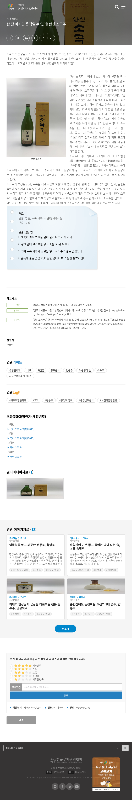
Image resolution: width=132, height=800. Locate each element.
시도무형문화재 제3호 (20, 375)
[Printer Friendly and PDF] (26, 40)
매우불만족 (38, 679)
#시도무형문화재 (17, 400)
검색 (117, 7)
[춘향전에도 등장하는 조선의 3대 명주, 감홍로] (96, 586)
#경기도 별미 (104, 614)
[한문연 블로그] (69, 789)
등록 (66, 695)
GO (125, 747)
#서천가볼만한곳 (108, 400)
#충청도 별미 (66, 400)
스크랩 (10, 38)
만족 (34, 669)
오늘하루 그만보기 (102, 789)
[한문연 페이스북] (62, 789)
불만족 (35, 676)
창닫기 (115, 789)
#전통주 (49, 400)
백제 (29, 370)
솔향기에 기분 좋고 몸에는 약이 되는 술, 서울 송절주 (95, 547)
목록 (21, 720)
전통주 (69, 370)
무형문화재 (14, 370)
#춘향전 (89, 614)
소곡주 (100, 370)
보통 (34, 672)
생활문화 (28, 6)
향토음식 (55, 370)
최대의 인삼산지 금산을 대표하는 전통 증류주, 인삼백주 (34, 606)
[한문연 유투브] (76, 789)
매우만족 (36, 665)
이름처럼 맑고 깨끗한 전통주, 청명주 (32, 545)
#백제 (35, 400)
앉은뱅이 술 (85, 370)
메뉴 (123, 6)
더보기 (65, 628)
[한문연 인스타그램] (55, 789)
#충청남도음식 (86, 400)
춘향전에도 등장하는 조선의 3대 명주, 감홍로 (95, 606)
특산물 (41, 370)
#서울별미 (111, 570)
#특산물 (15, 614)
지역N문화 (12, 6)
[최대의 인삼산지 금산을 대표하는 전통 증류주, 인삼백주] (35, 586)
